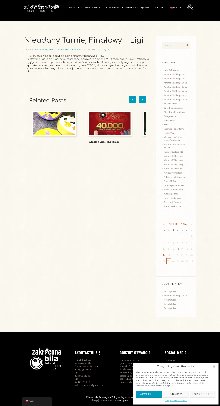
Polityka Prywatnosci (122, 397)
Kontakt (159, 7)
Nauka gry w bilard (173, 173)
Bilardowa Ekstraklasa (174, 112)
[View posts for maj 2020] (191, 224)
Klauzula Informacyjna (98, 397)
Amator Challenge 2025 (175, 95)
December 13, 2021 (43, 50)
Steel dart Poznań (172, 202)
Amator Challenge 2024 (175, 91)
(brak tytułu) (170, 291)
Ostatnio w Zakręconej (137, 7)
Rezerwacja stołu (90, 7)
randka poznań (171, 194)
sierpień (178, 224)
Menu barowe (112, 7)
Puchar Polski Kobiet (173, 189)
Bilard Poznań (170, 103)
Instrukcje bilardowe (174, 129)
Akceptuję (149, 394)
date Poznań (170, 120)
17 (164, 255)
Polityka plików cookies (176, 401)
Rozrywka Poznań (172, 198)
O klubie (71, 7)
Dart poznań (170, 116)
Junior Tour (169, 133)
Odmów (176, 394)
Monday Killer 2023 (173, 164)
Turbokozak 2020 (172, 206)
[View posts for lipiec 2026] (164, 224)
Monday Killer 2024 (173, 168)
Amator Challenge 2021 (175, 78)
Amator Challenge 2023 (175, 87)
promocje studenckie (174, 185)
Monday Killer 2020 (173, 152)
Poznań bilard (170, 181)
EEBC (166, 124)
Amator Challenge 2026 (104, 142)
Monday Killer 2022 (173, 160)
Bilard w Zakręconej (71, 50)
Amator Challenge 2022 (175, 83)
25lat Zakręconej (171, 70)
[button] (214, 366)
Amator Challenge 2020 (175, 74)
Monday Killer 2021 (173, 156)
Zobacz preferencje (204, 394)
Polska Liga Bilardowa (174, 177)
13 (178, 249)
